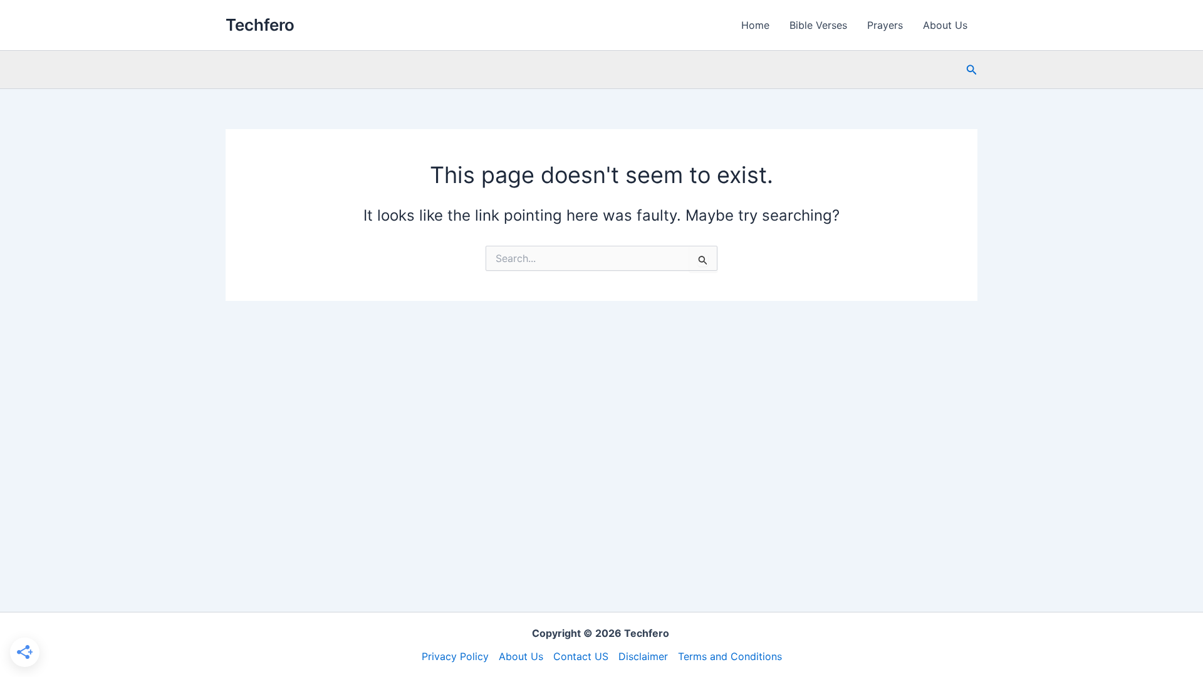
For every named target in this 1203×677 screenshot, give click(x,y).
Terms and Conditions (730, 656)
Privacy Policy (455, 656)
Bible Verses (818, 25)
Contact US (580, 656)
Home (755, 25)
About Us (945, 25)
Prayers (885, 25)
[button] (971, 70)
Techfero (260, 24)
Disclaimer (643, 656)
